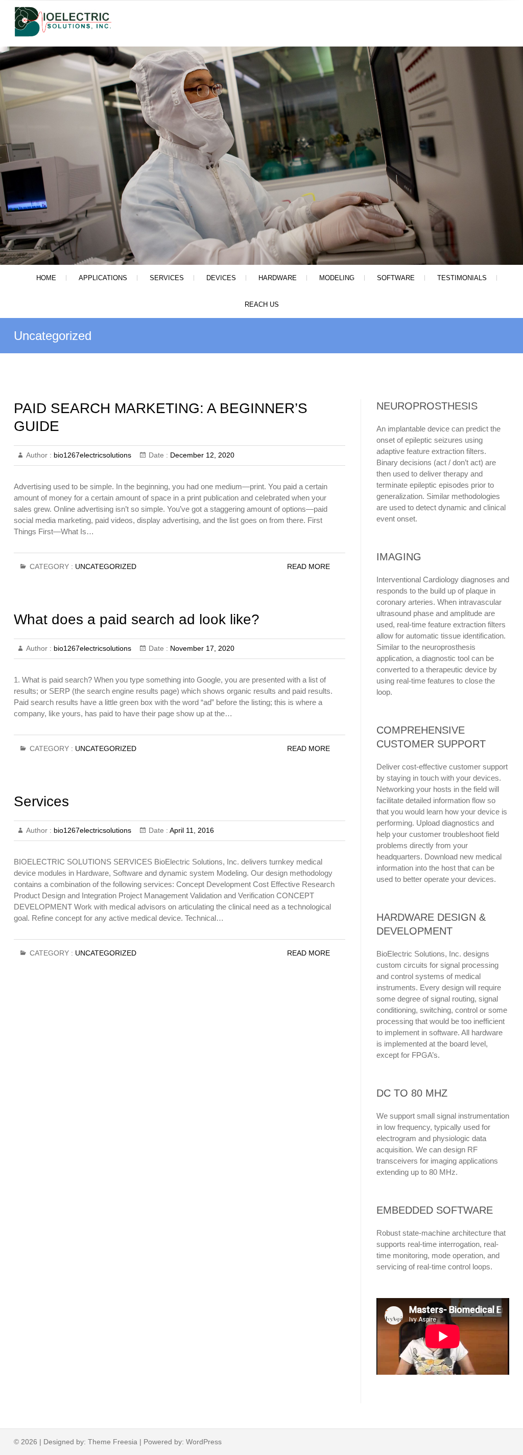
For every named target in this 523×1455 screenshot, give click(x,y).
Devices (221, 278)
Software (396, 278)
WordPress (204, 1442)
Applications (103, 278)
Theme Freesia (112, 1442)
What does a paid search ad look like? (136, 619)
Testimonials (462, 278)
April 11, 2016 (191, 830)
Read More (308, 566)
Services (167, 278)
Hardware (277, 278)
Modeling (336, 278)
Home (46, 278)
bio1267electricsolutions (91, 455)
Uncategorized (105, 566)
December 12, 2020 (201, 455)
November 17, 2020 (201, 648)
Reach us (262, 304)
